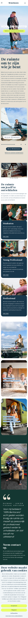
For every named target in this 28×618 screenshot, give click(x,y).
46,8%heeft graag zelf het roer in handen (12, 123)
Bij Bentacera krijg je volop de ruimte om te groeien (14, 426)
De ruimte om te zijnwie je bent (11, 63)
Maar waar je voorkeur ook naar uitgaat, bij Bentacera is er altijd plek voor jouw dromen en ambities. (13, 131)
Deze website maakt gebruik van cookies (14, 569)
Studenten (8, 223)
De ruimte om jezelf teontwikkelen (9, 187)
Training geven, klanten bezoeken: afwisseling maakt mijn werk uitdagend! (13, 348)
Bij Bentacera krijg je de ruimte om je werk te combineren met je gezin (13, 387)
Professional (9, 298)
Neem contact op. (12, 546)
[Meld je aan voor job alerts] (25, 3)
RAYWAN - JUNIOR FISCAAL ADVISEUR (13, 504)
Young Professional (12, 260)
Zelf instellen (14, 613)
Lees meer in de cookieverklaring (14, 616)
